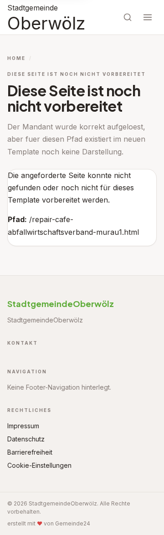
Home (16, 58)
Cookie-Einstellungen (39, 465)
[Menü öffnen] (147, 17)
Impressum (23, 426)
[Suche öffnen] (127, 17)
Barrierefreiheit (29, 452)
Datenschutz (26, 439)
